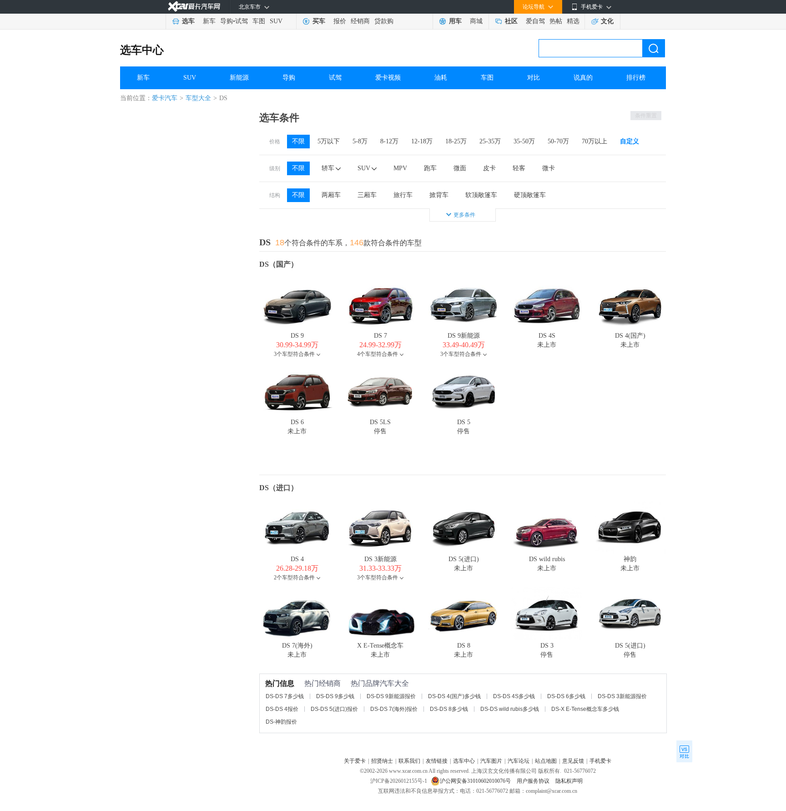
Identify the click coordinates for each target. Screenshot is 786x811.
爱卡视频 (388, 77)
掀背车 (438, 195)
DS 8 (463, 645)
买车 (318, 21)
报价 (339, 21)
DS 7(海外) (297, 645)
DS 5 (463, 422)
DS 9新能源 (464, 335)
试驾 (241, 21)
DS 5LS (380, 422)
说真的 (583, 77)
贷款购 (383, 21)
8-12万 (389, 141)
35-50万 (524, 141)
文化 (607, 21)
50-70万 (558, 141)
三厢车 (367, 195)
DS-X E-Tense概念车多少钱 (585, 709)
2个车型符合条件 (294, 577)
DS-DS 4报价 (282, 709)
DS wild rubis (547, 559)
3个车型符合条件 (294, 354)
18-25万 (456, 141)
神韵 (630, 559)
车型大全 (198, 98)
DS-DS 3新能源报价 (622, 696)
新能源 (239, 77)
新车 (209, 21)
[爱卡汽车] (194, 6)
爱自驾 (535, 21)
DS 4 (297, 559)
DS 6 (297, 422)
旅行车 (403, 195)
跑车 (430, 168)
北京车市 (250, 7)
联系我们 (409, 761)
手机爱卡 (600, 761)
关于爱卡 (355, 761)
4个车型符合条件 (377, 354)
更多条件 (464, 215)
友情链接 (437, 761)
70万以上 (594, 141)
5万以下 (328, 141)
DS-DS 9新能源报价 (391, 696)
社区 (511, 21)
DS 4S (547, 335)
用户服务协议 (534, 781)
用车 (455, 21)
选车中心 (142, 50)
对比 (533, 77)
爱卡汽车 (164, 98)
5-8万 (360, 141)
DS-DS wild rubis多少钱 (509, 709)
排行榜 (635, 77)
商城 (476, 21)
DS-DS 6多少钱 (566, 696)
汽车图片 (491, 761)
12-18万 (422, 141)
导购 (226, 21)
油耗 (440, 77)
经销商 (360, 21)
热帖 (555, 21)
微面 (459, 168)
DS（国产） (278, 264)
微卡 (548, 168)
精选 (573, 21)
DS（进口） (278, 488)
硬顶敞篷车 (530, 195)
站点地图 (546, 761)
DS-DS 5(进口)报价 (334, 709)
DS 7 (380, 335)
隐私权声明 (569, 781)
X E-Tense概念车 (380, 645)
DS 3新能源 (380, 559)
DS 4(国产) (630, 335)
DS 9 (297, 335)
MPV (400, 168)
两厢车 (331, 195)
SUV (276, 21)
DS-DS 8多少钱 (449, 709)
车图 (258, 21)
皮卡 (489, 168)
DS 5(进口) (463, 559)
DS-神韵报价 (281, 722)
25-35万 (490, 141)
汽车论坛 (518, 761)
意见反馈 (573, 761)
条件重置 (646, 115)
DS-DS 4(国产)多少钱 (454, 696)
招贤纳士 (382, 761)
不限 (298, 141)
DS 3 (547, 645)
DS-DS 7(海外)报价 (394, 709)
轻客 (519, 168)
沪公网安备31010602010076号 (476, 781)
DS (265, 242)
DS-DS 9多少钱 (335, 696)
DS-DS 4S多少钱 (514, 696)
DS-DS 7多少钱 (285, 696)
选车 (188, 21)
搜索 (653, 48)
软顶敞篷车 (481, 195)
